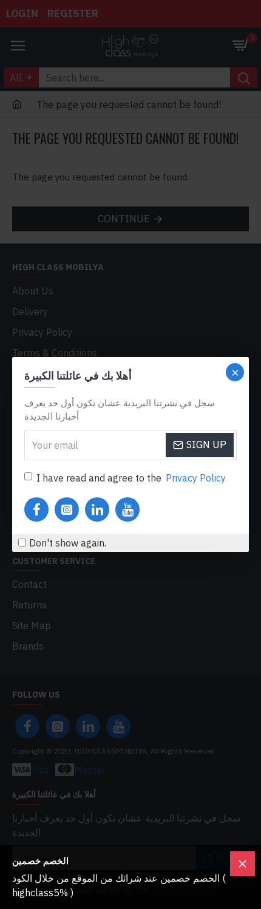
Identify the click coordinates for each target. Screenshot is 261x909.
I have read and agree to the (131, 478)
